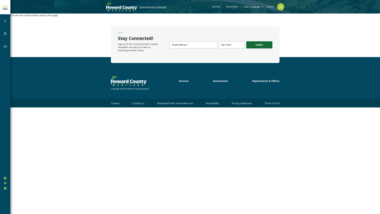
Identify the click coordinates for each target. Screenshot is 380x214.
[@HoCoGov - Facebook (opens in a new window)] (5, 178)
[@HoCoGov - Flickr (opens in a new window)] (5, 188)
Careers (115, 103)
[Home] (121, 6)
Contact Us (138, 103)
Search (270, 6)
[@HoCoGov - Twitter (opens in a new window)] (5, 183)
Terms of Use (272, 103)
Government (232, 6)
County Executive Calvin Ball (152, 7)
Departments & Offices (266, 81)
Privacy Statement (242, 103)
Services (216, 6)
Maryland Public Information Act (175, 103)
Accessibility (212, 103)
